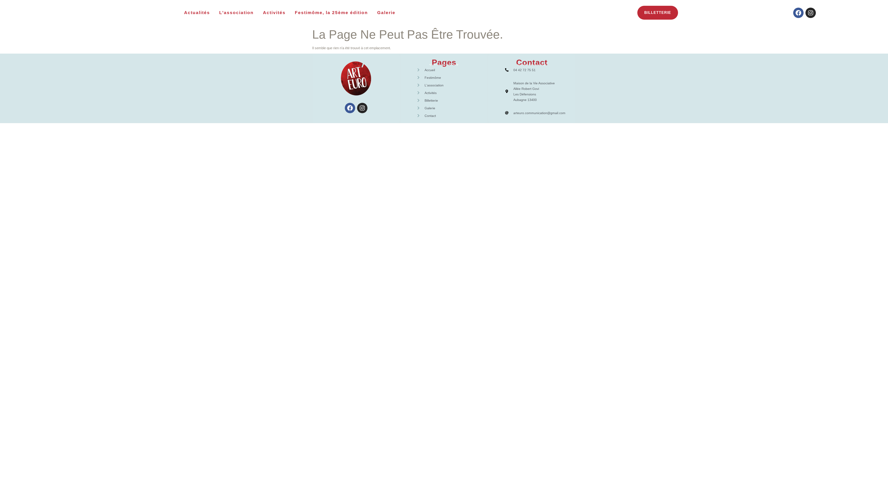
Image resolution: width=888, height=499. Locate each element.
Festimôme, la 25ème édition (331, 12)
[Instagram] (810, 13)
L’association (236, 12)
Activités (274, 12)
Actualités (197, 12)
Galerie (386, 12)
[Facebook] (798, 13)
